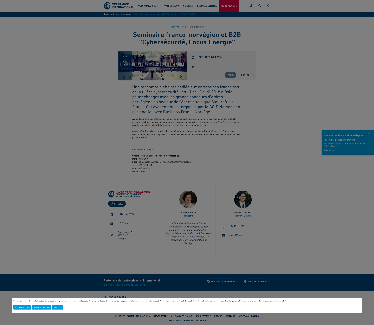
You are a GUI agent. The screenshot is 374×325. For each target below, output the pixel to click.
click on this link (280, 301)
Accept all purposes (22, 307)
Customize (57, 307)
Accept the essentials (42, 307)
